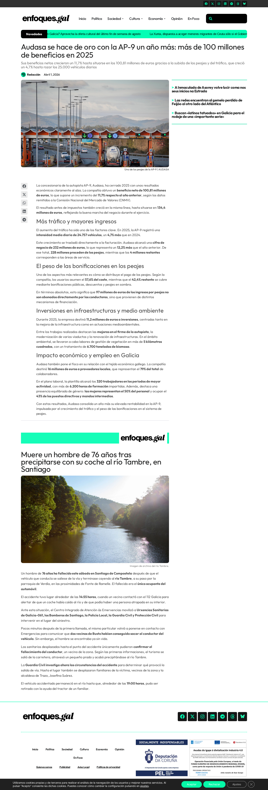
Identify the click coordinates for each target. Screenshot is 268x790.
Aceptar (191, 784)
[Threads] (238, 3)
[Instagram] (219, 3)
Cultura (84, 749)
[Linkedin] (225, 3)
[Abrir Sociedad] (123, 18)
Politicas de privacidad (108, 767)
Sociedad (67, 749)
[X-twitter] (212, 3)
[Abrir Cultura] (142, 18)
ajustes (144, 785)
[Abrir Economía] (165, 18)
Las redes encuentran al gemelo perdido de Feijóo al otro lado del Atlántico (207, 102)
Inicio (35, 749)
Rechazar (214, 784)
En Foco (78, 757)
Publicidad (64, 767)
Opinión (119, 749)
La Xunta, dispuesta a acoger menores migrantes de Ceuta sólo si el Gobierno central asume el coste (198, 34)
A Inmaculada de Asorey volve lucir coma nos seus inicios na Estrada (209, 89)
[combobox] (226, 18)
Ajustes (236, 784)
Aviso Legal (83, 767)
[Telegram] (231, 3)
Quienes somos (44, 767)
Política (50, 749)
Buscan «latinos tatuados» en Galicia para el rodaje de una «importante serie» (208, 115)
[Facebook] (206, 3)
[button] (24, 186)
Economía (102, 749)
